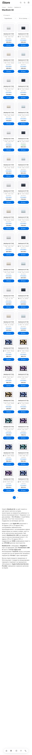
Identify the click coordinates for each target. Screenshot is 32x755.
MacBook (10, 7)
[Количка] (28, 2)
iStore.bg (5, 560)
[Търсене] (20, 2)
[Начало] (6, 750)
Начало (4, 7)
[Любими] (21, 750)
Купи (9, 45)
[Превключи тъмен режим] (24, 2)
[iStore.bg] (6, 2)
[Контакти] (25, 750)
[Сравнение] (16, 750)
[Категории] (11, 750)
